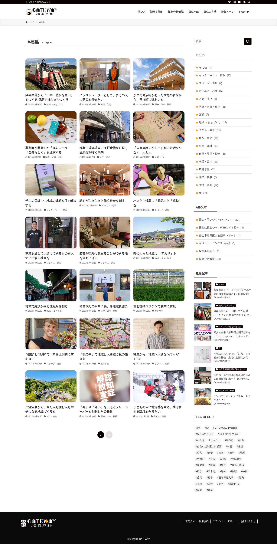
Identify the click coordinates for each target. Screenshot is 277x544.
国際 (204, 114)
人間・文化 (208, 98)
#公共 (199, 452)
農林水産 (207, 169)
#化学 (210, 452)
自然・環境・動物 (212, 153)
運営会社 (190, 521)
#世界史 (229, 440)
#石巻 (210, 477)
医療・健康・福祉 (212, 106)
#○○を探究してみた (229, 434)
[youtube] (239, 2)
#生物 (244, 471)
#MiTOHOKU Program (225, 427)
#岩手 (223, 465)
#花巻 (210, 483)
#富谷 (212, 465)
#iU (207, 427)
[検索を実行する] (248, 41)
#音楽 (210, 490)
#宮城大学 (236, 458)
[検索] (249, 2)
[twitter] (229, 2)
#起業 (199, 490)
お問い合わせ (248, 521)
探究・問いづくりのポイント (219, 219)
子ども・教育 (210, 130)
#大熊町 (200, 458)
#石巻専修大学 (225, 477)
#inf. (198, 427)
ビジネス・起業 (211, 90)
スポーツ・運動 (210, 83)
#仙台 (241, 440)
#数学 (199, 471)
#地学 (231, 452)
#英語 (220, 483)
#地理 (242, 452)
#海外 (223, 471)
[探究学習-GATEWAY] (41, 11)
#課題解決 (233, 483)
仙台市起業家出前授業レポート (219, 235)
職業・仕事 (208, 177)
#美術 (199, 483)
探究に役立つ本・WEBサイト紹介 (221, 227)
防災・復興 (208, 185)
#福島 (241, 477)
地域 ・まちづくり (213, 122)
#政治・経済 (237, 465)
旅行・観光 (208, 137)
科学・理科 (208, 145)
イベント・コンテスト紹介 (217, 243)
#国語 (220, 452)
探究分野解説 (210, 258)
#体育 (229, 446)
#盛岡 (199, 477)
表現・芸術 (208, 161)
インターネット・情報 (215, 75)
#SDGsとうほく (204, 434)
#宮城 (223, 458)
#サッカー (214, 440)
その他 (205, 67)
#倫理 (240, 446)
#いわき (200, 440)
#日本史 (211, 471)
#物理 (233, 471)
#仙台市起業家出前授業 (209, 446)
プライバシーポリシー (225, 521)
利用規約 (204, 521)
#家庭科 (200, 465)
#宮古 (212, 458)
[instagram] (234, 2)
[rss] (244, 2)
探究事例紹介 (209, 251)
